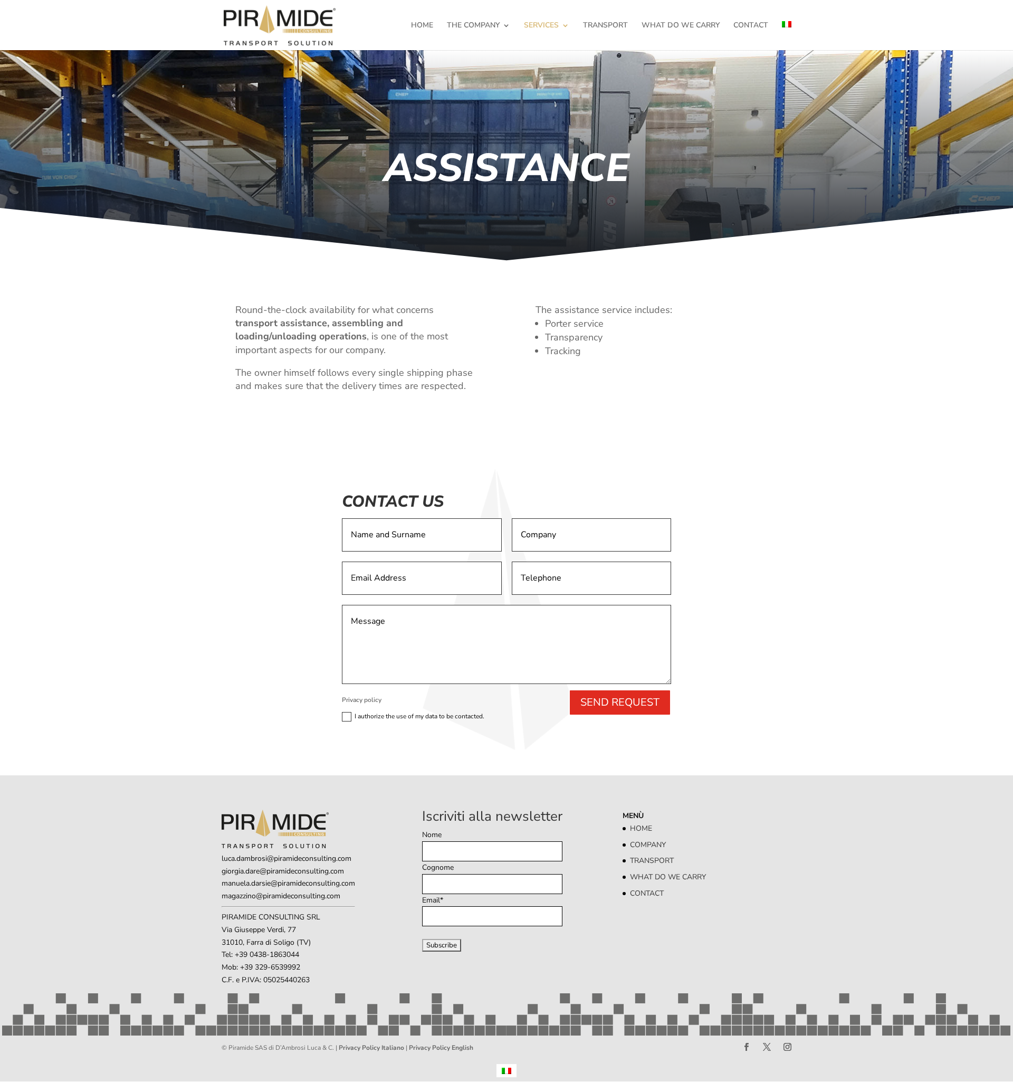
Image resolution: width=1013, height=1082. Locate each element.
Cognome (438, 867)
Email (432, 900)
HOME (422, 26)
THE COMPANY (473, 26)
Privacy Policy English (441, 1047)
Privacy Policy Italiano (371, 1047)
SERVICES (541, 26)
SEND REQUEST (620, 702)
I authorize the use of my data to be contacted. (419, 716)
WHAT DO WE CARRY (681, 26)
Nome (432, 835)
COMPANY (648, 845)
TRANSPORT (605, 26)
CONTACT (750, 26)
